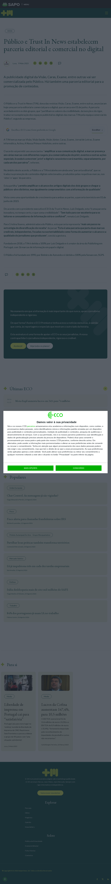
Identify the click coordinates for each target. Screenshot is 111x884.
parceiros (31, 426)
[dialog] (55, 442)
